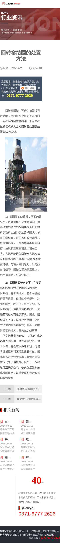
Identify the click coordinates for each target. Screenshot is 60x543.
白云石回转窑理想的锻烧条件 (7, 421)
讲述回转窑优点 (7, 439)
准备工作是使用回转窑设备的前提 (28, 457)
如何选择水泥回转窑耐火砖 (7, 457)
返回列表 (37, 68)
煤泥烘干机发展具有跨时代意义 (35, 399)
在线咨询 (29, 88)
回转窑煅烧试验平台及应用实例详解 (28, 421)
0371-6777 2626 (20, 95)
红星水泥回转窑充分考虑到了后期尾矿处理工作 (28, 439)
